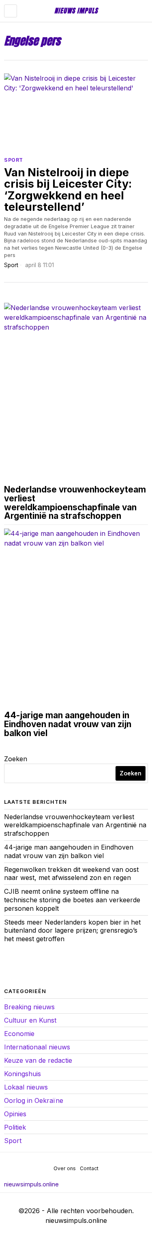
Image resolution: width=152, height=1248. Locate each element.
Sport (13, 160)
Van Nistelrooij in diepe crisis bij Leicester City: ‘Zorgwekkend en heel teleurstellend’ (68, 190)
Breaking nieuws (29, 1007)
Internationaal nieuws (37, 1047)
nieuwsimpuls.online (31, 1184)
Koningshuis (22, 1074)
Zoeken (15, 759)
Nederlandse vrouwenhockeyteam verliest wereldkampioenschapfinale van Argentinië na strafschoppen (75, 502)
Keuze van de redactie (38, 1060)
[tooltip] (10, 965)
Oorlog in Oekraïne (33, 1100)
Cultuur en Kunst (30, 1020)
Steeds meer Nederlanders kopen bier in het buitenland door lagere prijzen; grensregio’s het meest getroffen (72, 930)
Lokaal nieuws (26, 1087)
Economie (19, 1034)
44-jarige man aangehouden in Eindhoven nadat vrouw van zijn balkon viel (67, 724)
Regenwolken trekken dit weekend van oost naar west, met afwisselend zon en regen (71, 873)
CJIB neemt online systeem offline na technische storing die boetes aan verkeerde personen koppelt (72, 899)
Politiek (15, 1127)
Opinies (15, 1114)
